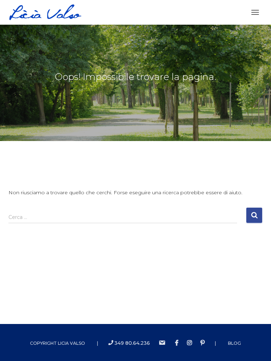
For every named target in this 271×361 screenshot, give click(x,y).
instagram (189, 343)
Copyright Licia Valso (57, 343)
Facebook (176, 343)
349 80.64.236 (132, 343)
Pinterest (202, 343)
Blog (234, 343)
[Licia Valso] (48, 12)
